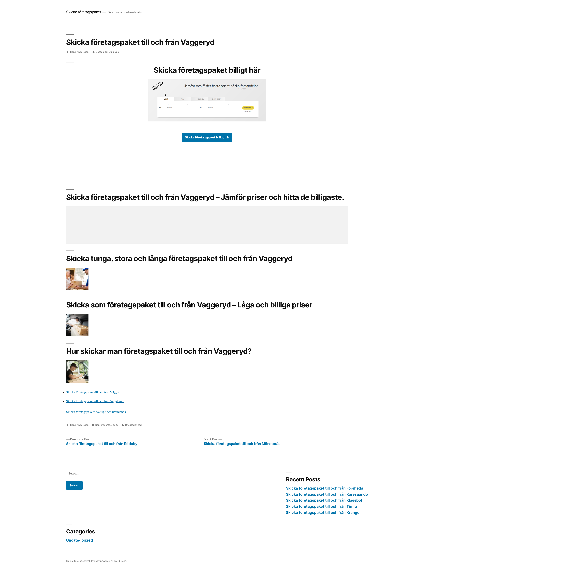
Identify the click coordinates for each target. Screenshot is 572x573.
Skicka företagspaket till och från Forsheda (324, 488)
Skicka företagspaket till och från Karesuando (327, 494)
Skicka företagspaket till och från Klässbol (324, 500)
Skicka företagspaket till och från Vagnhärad (95, 401)
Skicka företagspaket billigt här (207, 137)
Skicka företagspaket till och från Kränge (322, 512)
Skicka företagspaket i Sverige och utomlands (96, 412)
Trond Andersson (79, 52)
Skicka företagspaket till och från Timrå (321, 506)
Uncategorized (133, 425)
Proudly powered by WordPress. (109, 561)
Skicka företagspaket (83, 12)
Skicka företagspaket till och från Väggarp (93, 392)
